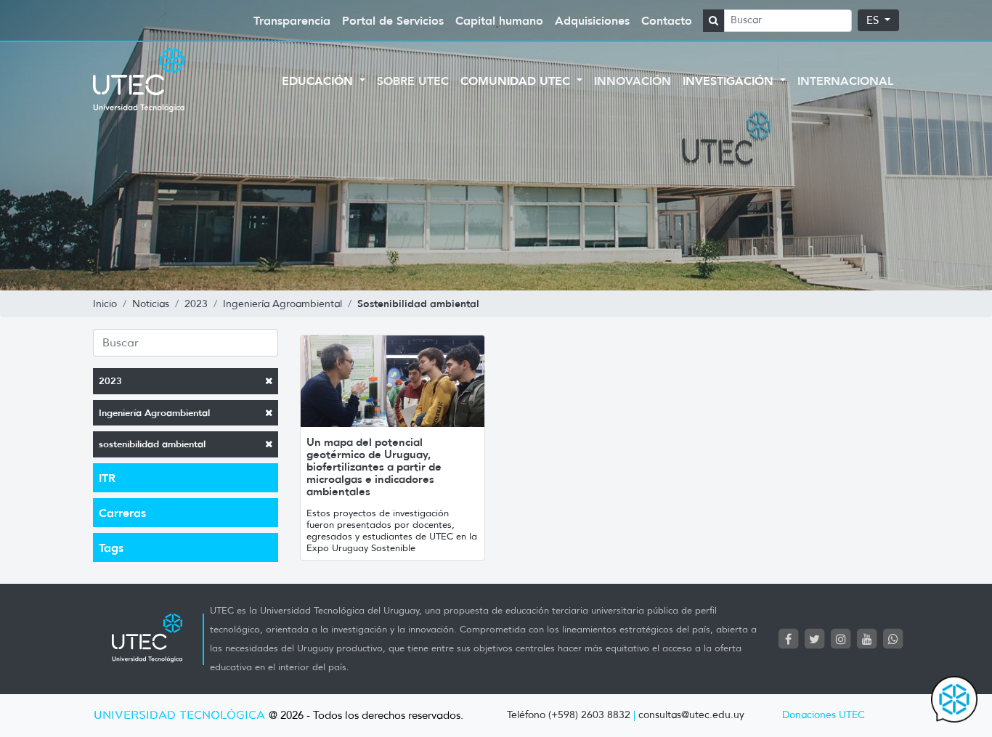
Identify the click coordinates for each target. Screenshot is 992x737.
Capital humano (499, 20)
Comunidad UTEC (517, 80)
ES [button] (874, 20)
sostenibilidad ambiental (152, 444)
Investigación (730, 80)
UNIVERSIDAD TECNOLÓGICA (179, 715)
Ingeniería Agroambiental (154, 413)
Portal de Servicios (393, 20)
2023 (110, 381)
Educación (319, 80)
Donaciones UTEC (823, 715)
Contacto (666, 20)
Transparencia (291, 20)
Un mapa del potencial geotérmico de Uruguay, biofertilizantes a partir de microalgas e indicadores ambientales (374, 466)
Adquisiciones (592, 20)
